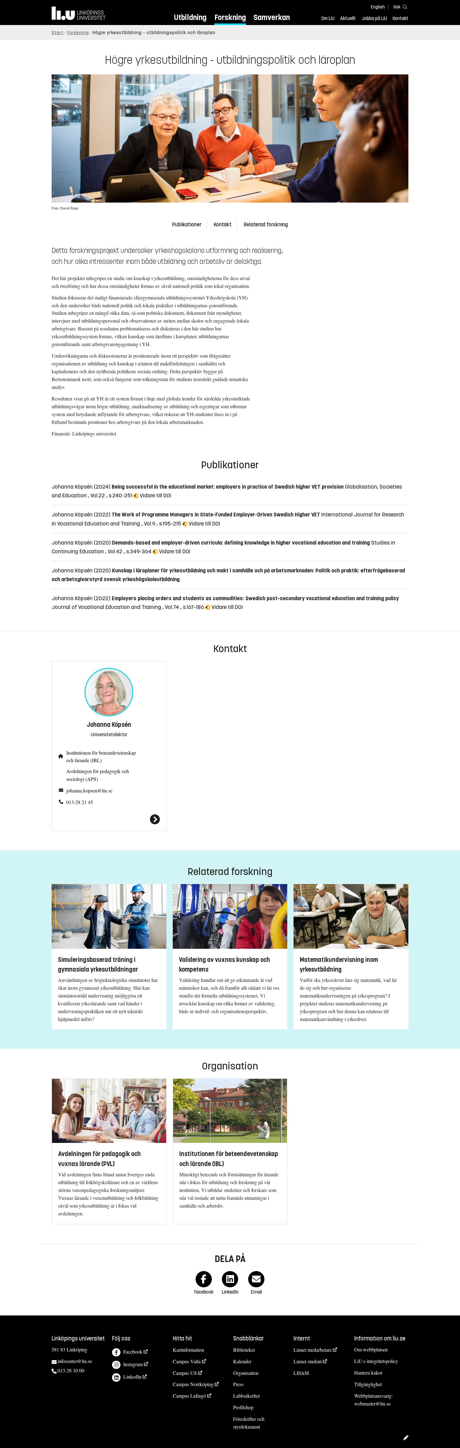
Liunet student (308, 1361)
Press (238, 1384)
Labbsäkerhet (246, 1395)
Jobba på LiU (374, 18)
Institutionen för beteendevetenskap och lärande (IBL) (101, 756)
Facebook (132, 1351)
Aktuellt (348, 18)
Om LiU (328, 18)
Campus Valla (187, 1361)
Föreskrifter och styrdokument (248, 1422)
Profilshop (243, 1407)
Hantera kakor (368, 1372)
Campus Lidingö (189, 1395)
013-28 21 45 (79, 802)
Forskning (230, 17)
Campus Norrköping (193, 1384)
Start (58, 32)
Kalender (242, 1361)
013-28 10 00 (71, 1370)
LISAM (301, 1373)
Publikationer (187, 224)
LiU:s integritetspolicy (376, 1361)
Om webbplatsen (371, 1349)
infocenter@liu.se (75, 1361)
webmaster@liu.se (372, 1403)
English (378, 7)
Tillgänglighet (368, 1384)
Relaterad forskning (266, 224)
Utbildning (190, 17)
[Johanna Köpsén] (109, 819)
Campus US (185, 1373)
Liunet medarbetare (313, 1349)
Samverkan (271, 17)
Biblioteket (244, 1349)
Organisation (245, 1373)
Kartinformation (188, 1349)
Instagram (133, 1364)
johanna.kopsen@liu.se (89, 790)
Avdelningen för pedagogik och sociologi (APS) (97, 775)
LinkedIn (132, 1376)
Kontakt (400, 18)
